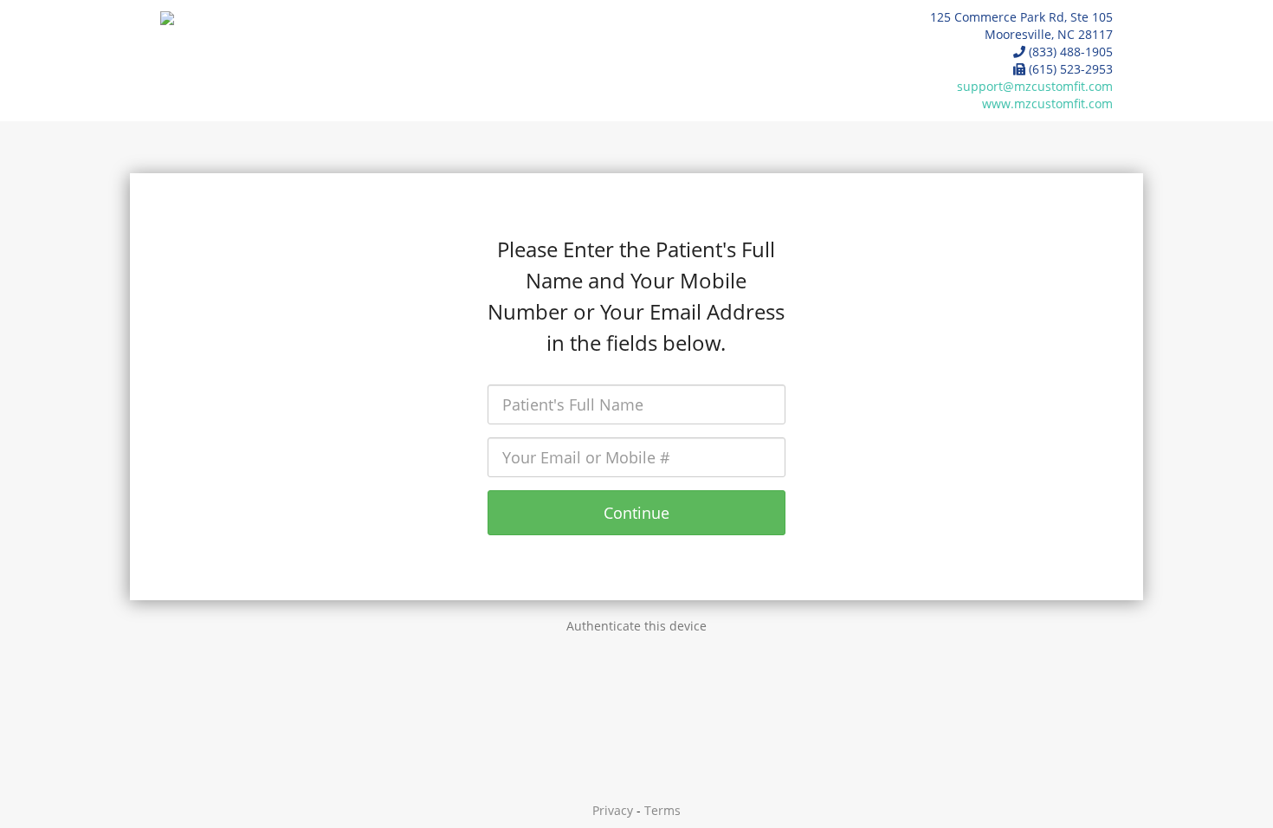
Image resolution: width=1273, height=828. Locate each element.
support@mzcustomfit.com (1035, 86)
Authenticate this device (636, 626)
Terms (662, 810)
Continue (636, 512)
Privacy (612, 810)
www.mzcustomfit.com (1047, 103)
